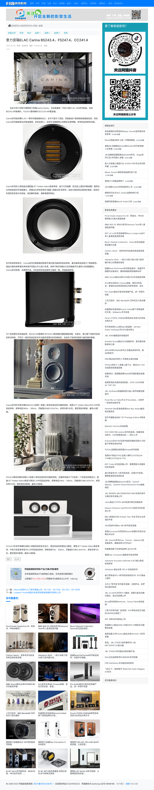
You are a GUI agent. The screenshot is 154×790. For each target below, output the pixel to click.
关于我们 (120, 784)
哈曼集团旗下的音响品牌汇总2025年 (121, 549)
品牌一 (38, 33)
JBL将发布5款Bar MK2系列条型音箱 (120, 525)
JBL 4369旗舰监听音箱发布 (117, 335)
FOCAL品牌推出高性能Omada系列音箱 (122, 449)
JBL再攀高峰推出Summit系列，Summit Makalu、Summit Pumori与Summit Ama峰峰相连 (124, 485)
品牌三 (57, 33)
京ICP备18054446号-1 (44, 784)
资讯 (38, 3)
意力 (8, 559)
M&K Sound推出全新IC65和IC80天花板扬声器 (125, 277)
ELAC (17, 559)
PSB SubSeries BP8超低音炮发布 (119, 663)
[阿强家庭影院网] (16, 3)
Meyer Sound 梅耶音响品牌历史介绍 (121, 172)
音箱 (68, 3)
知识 (55, 3)
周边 (110, 3)
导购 (66, 33)
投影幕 (93, 3)
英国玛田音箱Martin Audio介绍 (118, 201)
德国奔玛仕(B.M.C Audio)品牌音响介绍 (122, 193)
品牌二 (47, 33)
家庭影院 (15, 25)
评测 (43, 3)
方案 (49, 3)
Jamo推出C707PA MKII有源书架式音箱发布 (124, 502)
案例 (32, 3)
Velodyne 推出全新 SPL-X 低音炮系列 (121, 569)
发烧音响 (118, 3)
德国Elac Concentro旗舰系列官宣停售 (121, 555)
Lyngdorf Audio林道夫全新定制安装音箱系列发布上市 (37, 592)
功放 (76, 3)
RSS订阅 (134, 784)
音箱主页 (12, 33)
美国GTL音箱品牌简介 (114, 181)
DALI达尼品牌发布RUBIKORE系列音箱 (121, 657)
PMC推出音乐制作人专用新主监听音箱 (121, 359)
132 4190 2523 (39, 578)
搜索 (128, 784)
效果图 (62, 3)
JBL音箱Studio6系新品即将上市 (119, 187)
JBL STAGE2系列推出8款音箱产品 (120, 651)
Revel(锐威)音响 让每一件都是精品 (120, 140)
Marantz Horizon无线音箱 (116, 426)
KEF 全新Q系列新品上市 (115, 619)
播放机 (102, 3)
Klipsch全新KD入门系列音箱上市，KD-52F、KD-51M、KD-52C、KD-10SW (47, 589)
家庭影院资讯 (26, 25)
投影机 (84, 3)
